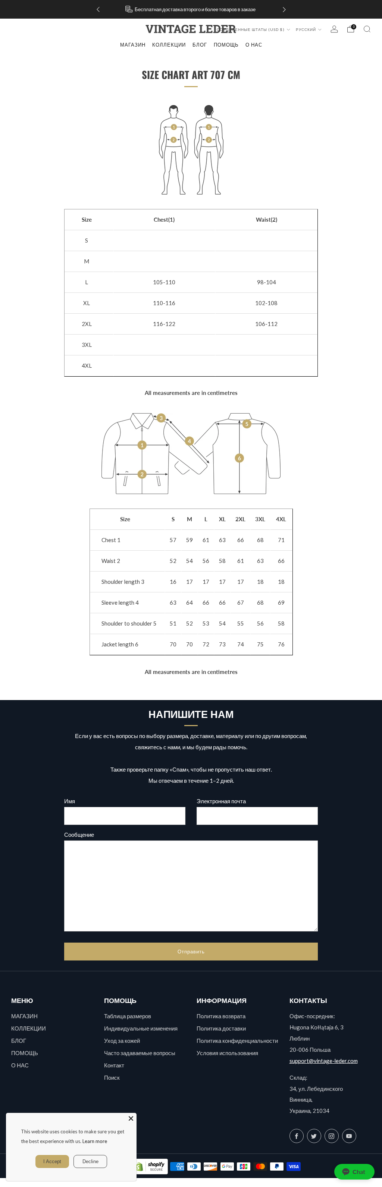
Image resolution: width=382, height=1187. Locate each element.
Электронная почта (221, 801)
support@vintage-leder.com (323, 1060)
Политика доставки (221, 1028)
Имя (69, 801)
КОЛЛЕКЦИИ (169, 45)
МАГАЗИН (132, 45)
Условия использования (227, 1053)
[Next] (284, 9)
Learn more (94, 1141)
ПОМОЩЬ (24, 1053)
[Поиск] (367, 29)
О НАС (20, 1065)
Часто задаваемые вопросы (139, 1053)
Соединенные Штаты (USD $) (251, 29)
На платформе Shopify (296, 1182)
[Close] (131, 1118)
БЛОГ (18, 1040)
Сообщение (79, 834)
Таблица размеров (127, 1016)
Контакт (114, 1065)
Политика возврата (221, 1016)
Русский (306, 29)
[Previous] (98, 9)
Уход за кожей (122, 1040)
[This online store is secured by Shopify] (150, 1166)
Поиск (112, 1077)
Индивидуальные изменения (141, 1028)
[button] (354, 1172)
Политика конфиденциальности (237, 1040)
